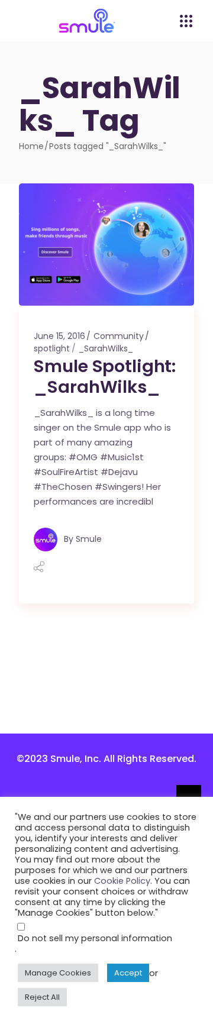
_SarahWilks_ (106, 348)
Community (118, 336)
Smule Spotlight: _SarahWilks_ (105, 376)
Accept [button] (128, 972)
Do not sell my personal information (95, 938)
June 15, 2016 (59, 336)
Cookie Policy (122, 881)
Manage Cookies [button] (58, 972)
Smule (89, 538)
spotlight (52, 348)
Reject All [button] (42, 997)
